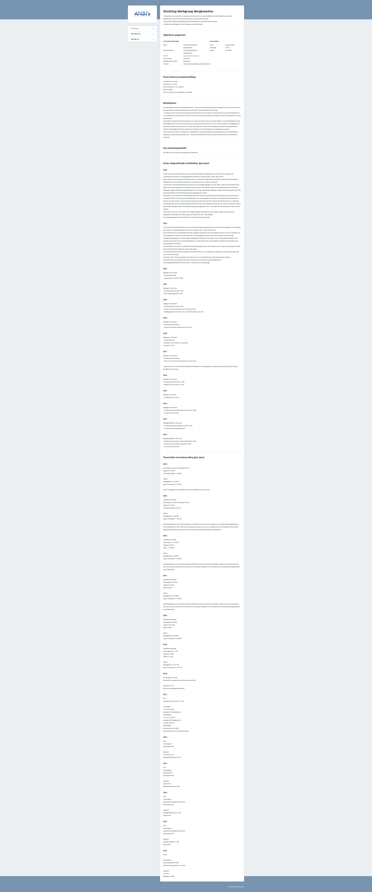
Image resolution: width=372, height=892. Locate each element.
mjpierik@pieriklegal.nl (191, 56)
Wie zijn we (135, 39)
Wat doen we (135, 34)
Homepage (134, 28)
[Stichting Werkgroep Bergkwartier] (142, 14)
